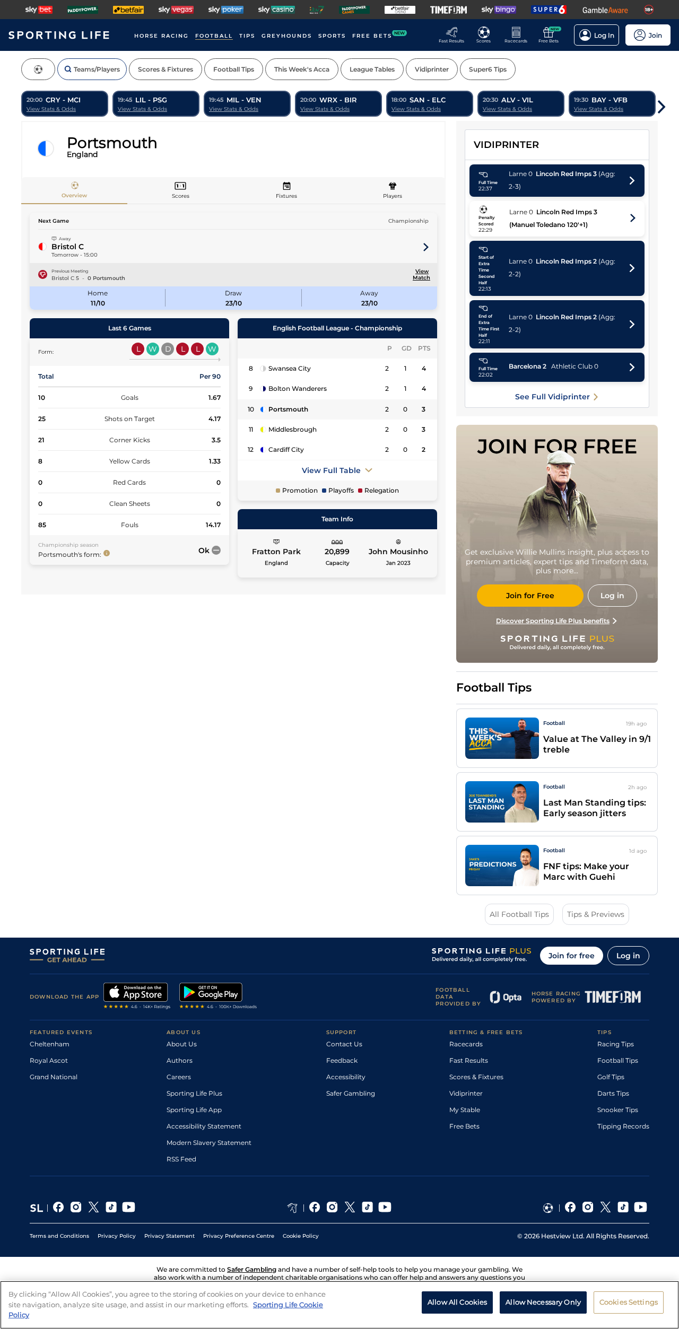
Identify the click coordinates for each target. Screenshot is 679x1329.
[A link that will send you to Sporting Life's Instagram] (76, 1208)
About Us (182, 1044)
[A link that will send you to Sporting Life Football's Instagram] (588, 1208)
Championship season (68, 544)
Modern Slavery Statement (209, 1143)
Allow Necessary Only (543, 1302)
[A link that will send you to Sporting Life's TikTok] (111, 1208)
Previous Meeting (70, 271)
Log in (628, 955)
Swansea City (289, 368)
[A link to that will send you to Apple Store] (137, 997)
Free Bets (464, 1126)
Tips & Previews (595, 914)
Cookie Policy (301, 1235)
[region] (339, 1305)
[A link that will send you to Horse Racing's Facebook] (315, 1208)
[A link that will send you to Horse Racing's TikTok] (367, 1208)
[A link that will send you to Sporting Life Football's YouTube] (640, 1208)
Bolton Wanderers (297, 388)
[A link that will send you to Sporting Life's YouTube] (128, 1208)
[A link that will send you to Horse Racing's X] (350, 1208)
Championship (408, 220)
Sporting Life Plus (194, 1093)
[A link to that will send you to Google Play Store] (218, 997)
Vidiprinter (466, 1093)
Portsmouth (288, 409)
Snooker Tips (617, 1110)
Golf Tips (610, 1077)
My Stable (464, 1110)
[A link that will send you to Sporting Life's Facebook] (58, 1208)
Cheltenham (49, 1044)
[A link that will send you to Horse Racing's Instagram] (332, 1208)
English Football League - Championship (337, 328)
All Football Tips (519, 914)
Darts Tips (613, 1093)
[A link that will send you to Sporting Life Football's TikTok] (623, 1208)
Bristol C (67, 246)
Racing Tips (615, 1044)
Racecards (466, 1044)
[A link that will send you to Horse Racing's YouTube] (385, 1208)
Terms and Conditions (59, 1235)
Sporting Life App (194, 1110)
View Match (421, 274)
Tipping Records (623, 1126)
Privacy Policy (117, 1235)
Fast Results (468, 1060)
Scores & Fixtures (476, 1077)
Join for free (572, 955)
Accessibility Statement (204, 1126)
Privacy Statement (169, 1235)
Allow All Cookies (457, 1302)
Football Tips (617, 1060)
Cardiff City (286, 449)
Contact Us (344, 1044)
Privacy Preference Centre (238, 1235)
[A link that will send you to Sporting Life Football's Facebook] (570, 1208)
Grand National (53, 1077)
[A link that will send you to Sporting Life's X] (93, 1208)
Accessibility (345, 1077)
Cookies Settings (628, 1302)
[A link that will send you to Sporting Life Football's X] (605, 1208)
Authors (180, 1060)
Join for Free (530, 595)
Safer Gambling (350, 1093)
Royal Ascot (49, 1060)
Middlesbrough (292, 429)
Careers (179, 1077)
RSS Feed (181, 1159)
